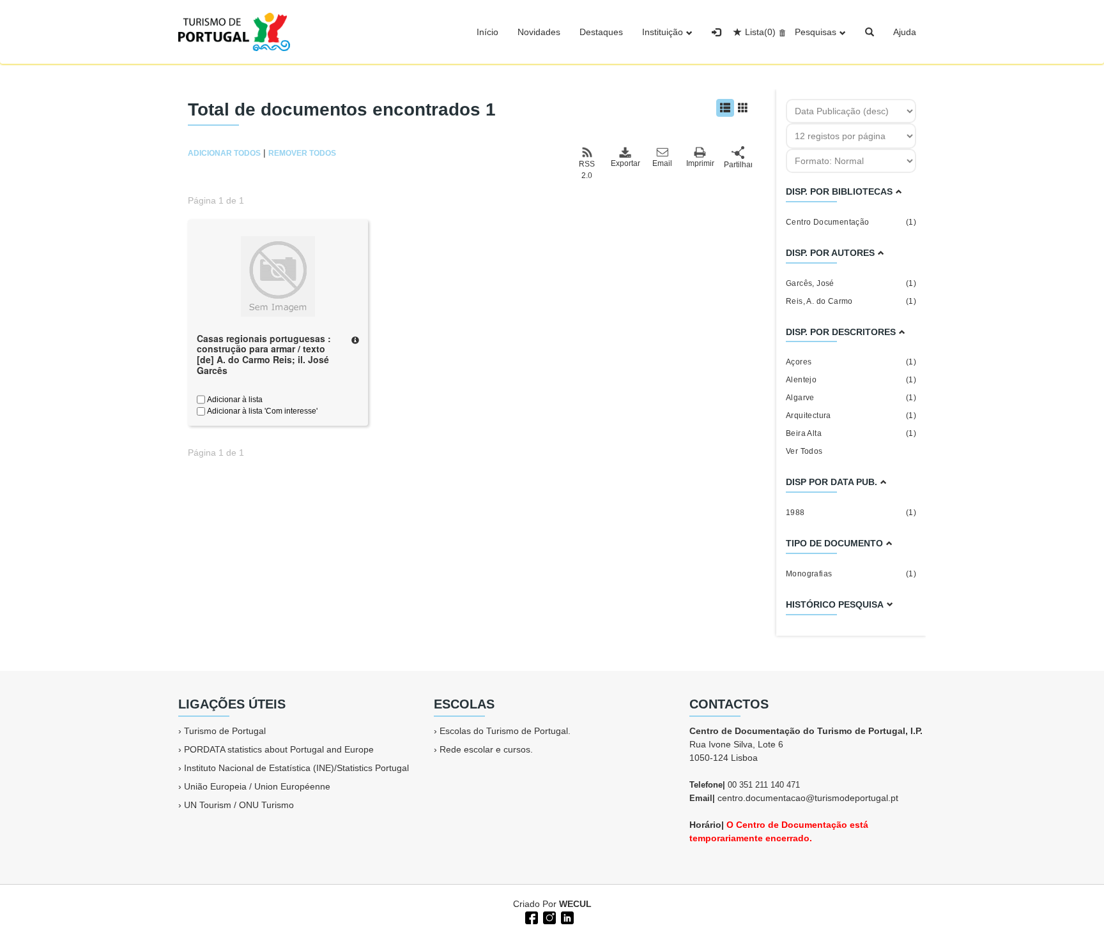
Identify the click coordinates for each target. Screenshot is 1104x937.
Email (662, 163)
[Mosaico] (743, 108)
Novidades (539, 32)
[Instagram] (548, 916)
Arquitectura (851, 415)
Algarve (851, 397)
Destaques (601, 32)
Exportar (625, 163)
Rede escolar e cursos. (486, 749)
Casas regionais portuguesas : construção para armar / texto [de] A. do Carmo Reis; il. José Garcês (264, 354)
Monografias (851, 573)
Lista (760, 32)
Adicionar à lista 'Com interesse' (261, 411)
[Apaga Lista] (780, 31)
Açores (851, 361)
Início (487, 32)
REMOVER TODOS (302, 153)
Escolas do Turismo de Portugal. (505, 731)
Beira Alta (851, 433)
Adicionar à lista (234, 399)
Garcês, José (851, 283)
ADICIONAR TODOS (224, 153)
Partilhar (738, 164)
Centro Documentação (851, 222)
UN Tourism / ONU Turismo (239, 805)
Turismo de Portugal (225, 731)
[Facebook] (530, 916)
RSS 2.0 (587, 170)
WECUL (575, 904)
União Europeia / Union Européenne (257, 786)
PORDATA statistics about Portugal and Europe (279, 749)
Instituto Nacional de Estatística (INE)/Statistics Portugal (296, 768)
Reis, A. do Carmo (851, 301)
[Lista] (725, 108)
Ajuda (904, 32)
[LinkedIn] (566, 916)
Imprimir (700, 163)
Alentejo (851, 379)
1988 (851, 512)
